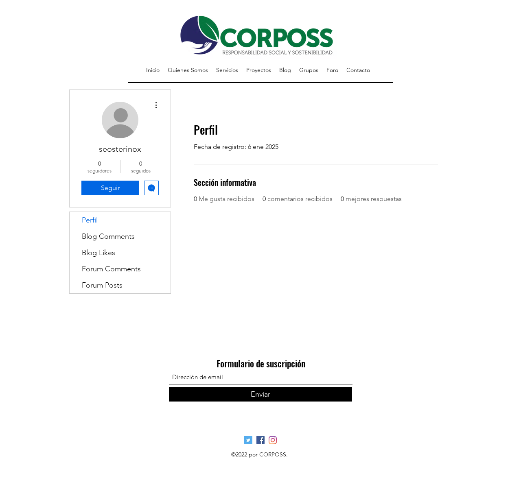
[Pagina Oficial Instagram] (273, 440)
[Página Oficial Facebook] (260, 440)
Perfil (90, 220)
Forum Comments (111, 268)
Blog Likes (98, 252)
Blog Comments (108, 236)
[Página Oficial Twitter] (248, 440)
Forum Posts (102, 285)
